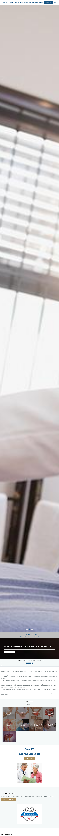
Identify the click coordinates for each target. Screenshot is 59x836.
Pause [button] (1, 665)
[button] (57, 2)
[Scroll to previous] (2, 663)
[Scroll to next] (57, 663)
